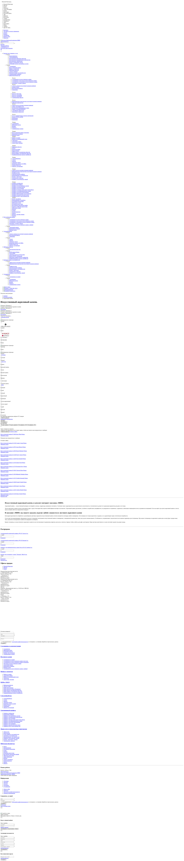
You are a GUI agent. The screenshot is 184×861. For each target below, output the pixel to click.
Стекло (14, 159)
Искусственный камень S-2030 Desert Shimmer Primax (14, 451)
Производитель (5, 317)
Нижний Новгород (8, 566)
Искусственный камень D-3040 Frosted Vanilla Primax (14, 482)
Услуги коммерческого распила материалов (22, 115)
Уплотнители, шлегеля (17, 178)
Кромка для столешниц (9, 652)
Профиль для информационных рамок (21, 191)
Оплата (5, 32)
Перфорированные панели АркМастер (21, 154)
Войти (16, 828)
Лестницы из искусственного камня (12, 663)
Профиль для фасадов (17, 183)
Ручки (4, 750)
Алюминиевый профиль (15, 74)
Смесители (14, 140)
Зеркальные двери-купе (18, 111)
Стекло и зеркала (13, 71)
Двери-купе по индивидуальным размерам (22, 105)
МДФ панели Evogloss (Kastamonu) (12, 689)
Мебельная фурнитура (14, 75)
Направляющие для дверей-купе (20, 175)
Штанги (5, 763)
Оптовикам (6, 35)
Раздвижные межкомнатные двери (20, 108)
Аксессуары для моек (17, 143)
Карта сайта (6, 789)
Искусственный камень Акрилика (20, 132)
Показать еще (4, 496)
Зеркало (14, 161)
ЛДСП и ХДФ (6, 686)
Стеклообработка (13, 57)
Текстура (3, 361)
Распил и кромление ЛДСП (16, 62)
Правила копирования (9, 793)
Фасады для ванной (17, 96)
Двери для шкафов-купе (18, 106)
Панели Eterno (15, 150)
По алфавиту (4, 422)
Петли (5, 746)
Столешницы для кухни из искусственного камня (24, 80)
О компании (6, 786)
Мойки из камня (16, 137)
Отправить (3, 643)
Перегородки (6, 733)
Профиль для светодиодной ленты (20, 195)
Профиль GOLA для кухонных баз (20, 196)
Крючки (14, 215)
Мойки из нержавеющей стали (19, 139)
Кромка (14, 126)
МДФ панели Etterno (14, 252)
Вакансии (5, 37)
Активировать (4, 849)
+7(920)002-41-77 (5, 47)
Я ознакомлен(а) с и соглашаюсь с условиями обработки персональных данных (30, 641)
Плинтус (14, 127)
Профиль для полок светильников (20, 192)
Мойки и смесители (14, 69)
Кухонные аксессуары (17, 204)
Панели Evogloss (16, 149)
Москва (5, 567)
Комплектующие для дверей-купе (17, 72)
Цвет (2, 385)
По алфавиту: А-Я (23, 424)
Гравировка (15, 89)
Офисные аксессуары (8, 755)
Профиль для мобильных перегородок (12, 717)
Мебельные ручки (16, 202)
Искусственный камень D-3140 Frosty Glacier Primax (13, 454)
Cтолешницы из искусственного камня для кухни (15, 661)
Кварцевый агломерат (17, 134)
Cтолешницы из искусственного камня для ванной (16, 662)
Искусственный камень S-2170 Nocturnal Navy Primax (14, 466)
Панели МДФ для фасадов (15, 256)
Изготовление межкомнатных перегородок (19, 59)
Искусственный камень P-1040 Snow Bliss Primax (13, 434)
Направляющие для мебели (18, 200)
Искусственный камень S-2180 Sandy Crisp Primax (13, 486)
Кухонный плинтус (8, 651)
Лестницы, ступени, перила (19, 83)
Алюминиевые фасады (17, 97)
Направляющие (7, 747)
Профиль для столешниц (9, 723)
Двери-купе (6, 731)
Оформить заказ (4, 435)
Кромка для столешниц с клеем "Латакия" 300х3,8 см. (14, 554)
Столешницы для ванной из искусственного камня (24, 82)
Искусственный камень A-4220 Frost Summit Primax (13, 458)
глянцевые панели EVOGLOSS (17, 254)
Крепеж (14, 209)
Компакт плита (15, 135)
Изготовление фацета (17, 88)
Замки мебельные (7, 757)
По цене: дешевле (13, 424)
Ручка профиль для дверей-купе (11, 734)
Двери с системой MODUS (18, 109)
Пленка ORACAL (16, 165)
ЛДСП (13, 148)
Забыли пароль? (4, 827)
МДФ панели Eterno (8, 687)
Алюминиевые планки (17, 128)
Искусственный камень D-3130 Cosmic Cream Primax (14, 443)
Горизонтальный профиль (18, 174)
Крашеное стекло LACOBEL (19, 163)
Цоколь (14, 213)
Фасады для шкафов (17, 95)
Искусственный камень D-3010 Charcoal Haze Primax (14, 470)
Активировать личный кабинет (7, 828)
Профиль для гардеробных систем (20, 185)
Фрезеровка (15, 118)
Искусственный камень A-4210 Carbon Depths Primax (14, 490)
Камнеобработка (13, 56)
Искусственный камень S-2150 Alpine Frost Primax (13, 462)
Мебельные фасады (14, 70)
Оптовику (6, 785)
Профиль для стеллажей (18, 188)
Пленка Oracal (15, 87)
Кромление (15, 119)
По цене (3, 420)
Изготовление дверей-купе (15, 61)
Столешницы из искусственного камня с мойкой (21, 224)
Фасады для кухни (16, 93)
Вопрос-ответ (6, 36)
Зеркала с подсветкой (17, 166)
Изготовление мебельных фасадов (17, 58)
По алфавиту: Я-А (32, 424)
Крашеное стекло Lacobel (9, 703)
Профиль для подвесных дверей (20, 179)
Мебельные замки (16, 208)
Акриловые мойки (16, 141)
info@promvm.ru (4, 41)
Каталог (3, 44)
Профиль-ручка (16, 172)
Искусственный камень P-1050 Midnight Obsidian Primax (14, 474)
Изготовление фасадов (15, 249)
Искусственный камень (15, 67)
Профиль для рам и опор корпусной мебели (14, 719)
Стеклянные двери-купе (18, 110)
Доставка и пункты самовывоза (11, 31)
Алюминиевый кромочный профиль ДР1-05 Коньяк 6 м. (14, 540)
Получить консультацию (7, 48)
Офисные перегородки (17, 102)
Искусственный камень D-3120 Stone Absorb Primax (13, 493)
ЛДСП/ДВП (12, 253)
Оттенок (3, 354)
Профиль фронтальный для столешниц (21, 193)
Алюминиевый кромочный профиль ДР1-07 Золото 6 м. (14, 533)
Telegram (11, 289)
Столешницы (12, 66)
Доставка (6, 781)
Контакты (5, 30)
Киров (5, 569)
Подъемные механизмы (18, 201)
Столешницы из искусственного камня (21, 79)
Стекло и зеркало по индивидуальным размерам (24, 85)
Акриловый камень (14, 227)
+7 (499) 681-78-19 (12, 288)
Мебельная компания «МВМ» (8, 774)
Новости (5, 790)
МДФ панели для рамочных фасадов (21, 152)
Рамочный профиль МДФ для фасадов (18, 257)
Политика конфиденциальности (11, 792)
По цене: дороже (4, 424)
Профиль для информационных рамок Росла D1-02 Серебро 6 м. (16, 547)
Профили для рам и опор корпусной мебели (23, 189)
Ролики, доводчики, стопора (10, 739)
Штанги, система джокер (18, 214)
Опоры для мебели (8, 759)
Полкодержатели (16, 211)
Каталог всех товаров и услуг (10, 53)
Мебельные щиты (16, 124)
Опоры (14, 210)
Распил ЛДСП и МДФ (17, 117)
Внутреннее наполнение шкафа (20, 205)
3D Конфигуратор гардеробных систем (18, 63)
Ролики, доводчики (17, 176)
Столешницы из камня (14, 276)
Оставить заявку (13, 431)
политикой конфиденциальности (20, 641)
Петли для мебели (16, 198)
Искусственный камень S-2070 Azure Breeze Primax (13, 447)
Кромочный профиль (17, 184)
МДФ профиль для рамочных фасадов (21, 153)
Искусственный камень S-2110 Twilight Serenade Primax (14, 478)
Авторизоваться (4, 848)
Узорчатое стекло (16, 162)
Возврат (5, 34)
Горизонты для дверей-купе (10, 735)
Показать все (4, 560)
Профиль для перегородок (18, 187)
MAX (8, 287)
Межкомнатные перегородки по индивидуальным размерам (27, 101)
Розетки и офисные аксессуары (19, 206)
